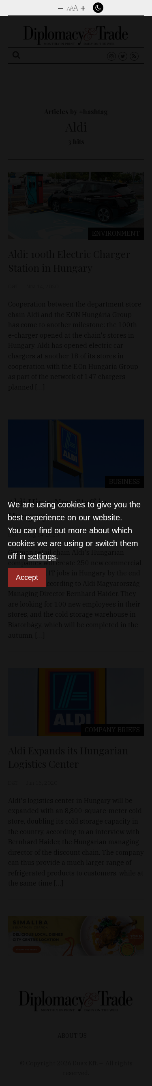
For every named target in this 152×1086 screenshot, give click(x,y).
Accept (27, 577)
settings (42, 556)
